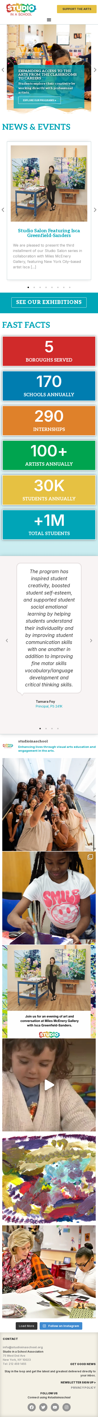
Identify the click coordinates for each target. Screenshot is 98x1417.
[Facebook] (32, 1407)
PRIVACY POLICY (83, 1387)
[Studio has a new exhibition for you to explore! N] (49, 1178)
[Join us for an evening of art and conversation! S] (49, 991)
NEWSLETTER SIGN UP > (78, 1382)
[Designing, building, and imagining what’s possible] (49, 898)
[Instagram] (66, 1407)
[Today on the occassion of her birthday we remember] (49, 1271)
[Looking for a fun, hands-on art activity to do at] (49, 1084)
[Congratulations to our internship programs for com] (49, 804)
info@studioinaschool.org (23, 1347)
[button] (3, 70)
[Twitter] (43, 1407)
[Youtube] (55, 1407)
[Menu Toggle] (49, 19)
